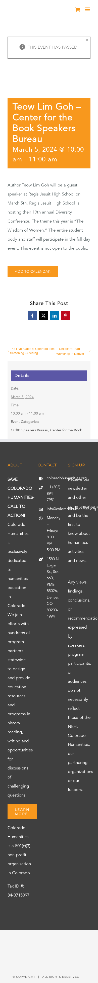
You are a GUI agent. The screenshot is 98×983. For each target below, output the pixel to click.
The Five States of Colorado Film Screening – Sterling (32, 350)
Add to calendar (33, 271)
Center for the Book (66, 430)
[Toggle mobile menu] (87, 9)
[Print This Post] (49, 939)
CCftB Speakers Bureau (29, 430)
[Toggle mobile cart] (77, 9)
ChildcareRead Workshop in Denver (70, 351)
